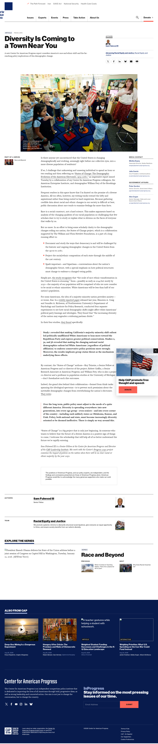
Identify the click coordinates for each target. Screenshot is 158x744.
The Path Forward (37, 4)
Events (54, 17)
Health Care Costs (88, 4)
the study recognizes (62, 277)
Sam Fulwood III (44, 498)
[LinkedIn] (26, 704)
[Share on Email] (131, 61)
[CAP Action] (12, 731)
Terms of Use (125, 729)
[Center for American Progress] (9, 10)
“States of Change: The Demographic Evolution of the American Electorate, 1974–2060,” (75, 175)
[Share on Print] (137, 61)
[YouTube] (16, 704)
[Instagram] (21, 704)
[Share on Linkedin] (119, 61)
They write (46, 394)
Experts (42, 17)
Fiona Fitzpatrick (10, 655)
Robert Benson (48, 655)
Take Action (79, 17)
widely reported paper (69, 300)
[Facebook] (11, 704)
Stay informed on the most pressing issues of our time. (116, 692)
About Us (94, 17)
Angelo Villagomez (22, 655)
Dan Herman (57, 655)
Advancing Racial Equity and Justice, (120, 53)
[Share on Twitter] (108, 61)
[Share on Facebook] (114, 61)
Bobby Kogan (135, 655)
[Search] (137, 19)
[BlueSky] (31, 704)
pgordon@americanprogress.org (139, 191)
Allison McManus (145, 655)
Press (66, 17)
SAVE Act (57, 4)
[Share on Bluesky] (125, 61)
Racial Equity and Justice (50, 521)
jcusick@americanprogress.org (139, 176)
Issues (30, 17)
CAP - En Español (126, 734)
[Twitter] (6, 704)
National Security (71, 4)
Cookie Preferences (127, 739)
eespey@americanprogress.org (139, 165)
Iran (49, 4)
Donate (147, 17)
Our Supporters (126, 737)
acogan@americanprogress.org (139, 203)
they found (66, 322)
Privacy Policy (125, 731)
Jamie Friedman (125, 655)
